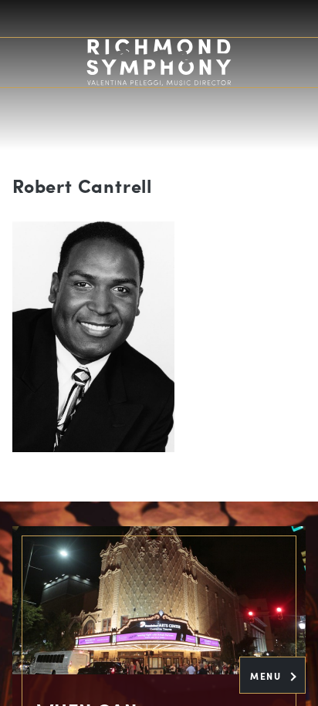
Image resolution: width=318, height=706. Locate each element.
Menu (267, 676)
